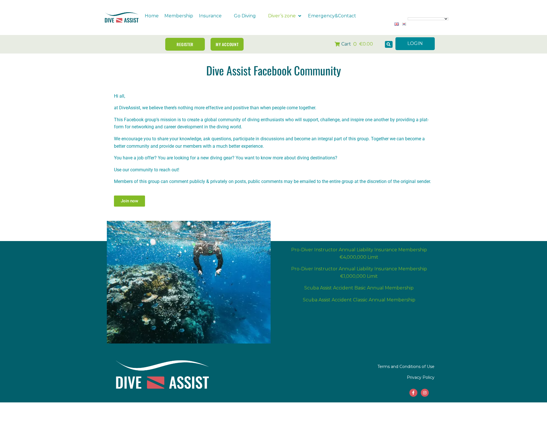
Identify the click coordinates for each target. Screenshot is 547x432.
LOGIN (415, 43)
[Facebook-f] (413, 393)
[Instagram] (425, 393)
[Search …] (389, 44)
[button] (213, 16)
